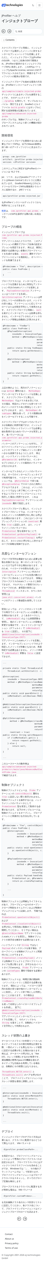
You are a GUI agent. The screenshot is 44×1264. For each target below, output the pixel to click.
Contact (9, 1234)
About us (9, 1238)
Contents (10, 39)
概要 (4, 210)
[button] (33, 5)
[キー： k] (9, 31)
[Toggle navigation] (39, 5)
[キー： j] (3, 31)
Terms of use (11, 1247)
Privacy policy (11, 1243)
